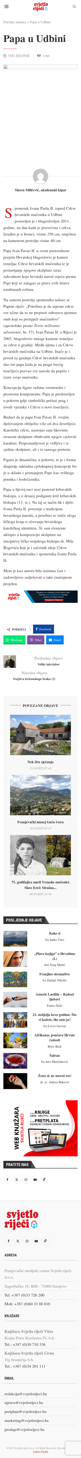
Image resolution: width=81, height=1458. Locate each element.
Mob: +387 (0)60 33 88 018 (27, 1303)
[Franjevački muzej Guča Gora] (40, 795)
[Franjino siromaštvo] (15, 979)
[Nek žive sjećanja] (40, 735)
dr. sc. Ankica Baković (54, 1082)
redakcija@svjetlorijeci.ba (25, 1393)
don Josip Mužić (54, 965)
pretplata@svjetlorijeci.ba (25, 1411)
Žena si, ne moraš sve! (54, 1075)
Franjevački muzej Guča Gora (40, 821)
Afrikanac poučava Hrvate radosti (54, 1037)
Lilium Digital (40, 1451)
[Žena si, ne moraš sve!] (15, 1081)
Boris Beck (55, 1046)
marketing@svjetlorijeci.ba (26, 1420)
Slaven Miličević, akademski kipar (40, 189)
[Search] (74, 7)
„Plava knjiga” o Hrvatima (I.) (54, 956)
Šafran (55, 1055)
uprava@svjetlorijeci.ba (23, 1402)
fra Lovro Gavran (54, 1026)
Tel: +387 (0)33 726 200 (24, 1295)
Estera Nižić (54, 1005)
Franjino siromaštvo (54, 973)
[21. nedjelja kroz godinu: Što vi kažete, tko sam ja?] (15, 1020)
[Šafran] (15, 1061)
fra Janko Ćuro (54, 939)
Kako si (54, 933)
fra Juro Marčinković (54, 1061)
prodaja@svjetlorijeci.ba (24, 1429)
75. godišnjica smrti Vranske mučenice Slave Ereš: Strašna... (40, 884)
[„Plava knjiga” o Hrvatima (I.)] (15, 959)
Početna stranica (14, 22)
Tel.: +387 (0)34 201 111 (24, 1366)
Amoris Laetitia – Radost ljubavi (55, 997)
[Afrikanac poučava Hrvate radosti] (15, 1040)
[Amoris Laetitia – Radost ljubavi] (15, 999)
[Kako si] (15, 938)
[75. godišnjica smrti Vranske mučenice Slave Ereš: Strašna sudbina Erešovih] (40, 855)
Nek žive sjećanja (40, 761)
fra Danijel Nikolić (55, 980)
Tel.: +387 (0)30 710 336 (24, 1344)
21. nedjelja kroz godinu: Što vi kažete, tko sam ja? (54, 1017)
